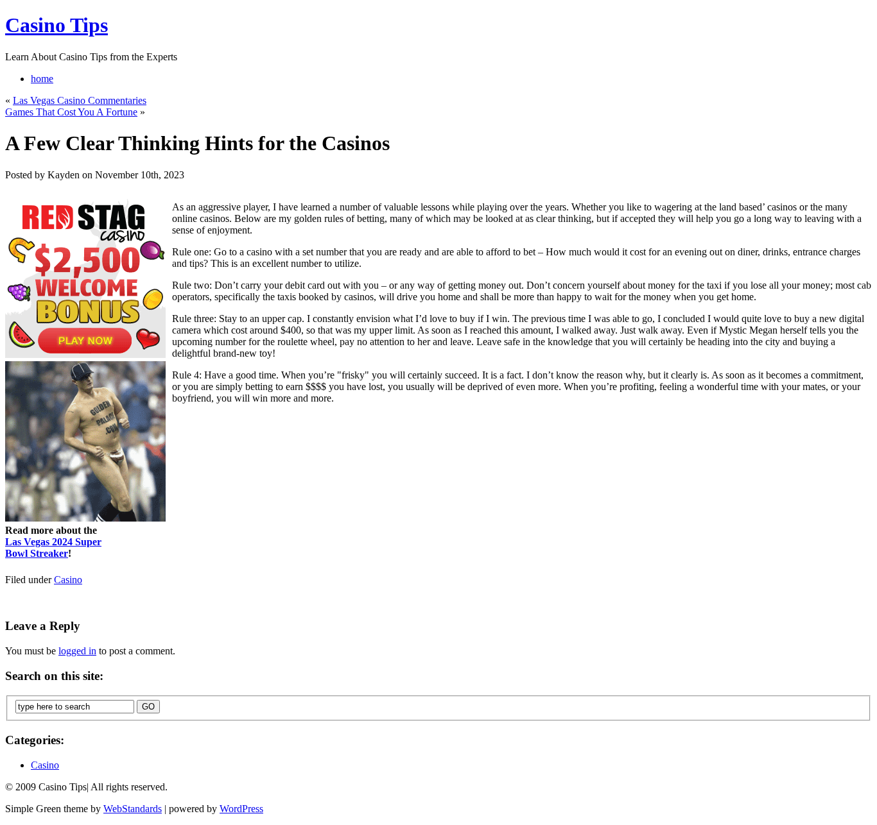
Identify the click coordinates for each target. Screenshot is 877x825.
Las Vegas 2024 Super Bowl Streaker (53, 547)
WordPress (241, 808)
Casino (68, 579)
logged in (77, 650)
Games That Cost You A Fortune (71, 111)
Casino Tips (56, 25)
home (42, 78)
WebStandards (132, 808)
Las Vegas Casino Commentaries (79, 100)
